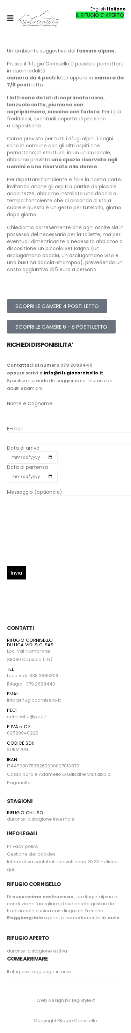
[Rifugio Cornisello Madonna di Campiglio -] (39, 18)
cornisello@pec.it (27, 716)
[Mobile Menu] (12, 18)
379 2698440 (76, 365)
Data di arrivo (23, 447)
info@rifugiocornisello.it (73, 373)
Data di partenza (27, 467)
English (98, 9)
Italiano (116, 9)
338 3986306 (44, 675)
